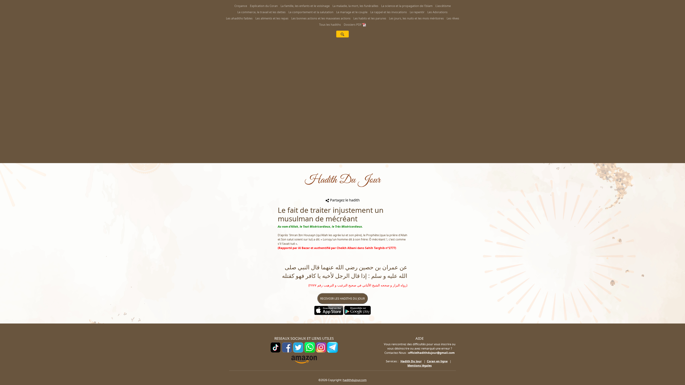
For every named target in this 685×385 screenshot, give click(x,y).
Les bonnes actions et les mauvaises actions (321, 18)
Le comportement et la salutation (310, 12)
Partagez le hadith (344, 200)
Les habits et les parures (369, 18)
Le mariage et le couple (351, 12)
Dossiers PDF (353, 25)
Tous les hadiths (330, 25)
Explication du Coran (264, 6)
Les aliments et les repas (271, 18)
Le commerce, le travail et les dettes (261, 12)
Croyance (240, 6)
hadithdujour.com (355, 380)
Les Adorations (437, 12)
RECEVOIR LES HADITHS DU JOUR (342, 299)
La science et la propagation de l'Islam (407, 6)
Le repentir (417, 12)
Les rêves (453, 18)
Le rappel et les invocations (388, 12)
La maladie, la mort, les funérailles (355, 6)
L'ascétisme (443, 6)
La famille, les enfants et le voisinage (305, 6)
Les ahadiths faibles (239, 18)
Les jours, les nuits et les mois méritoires (416, 18)
